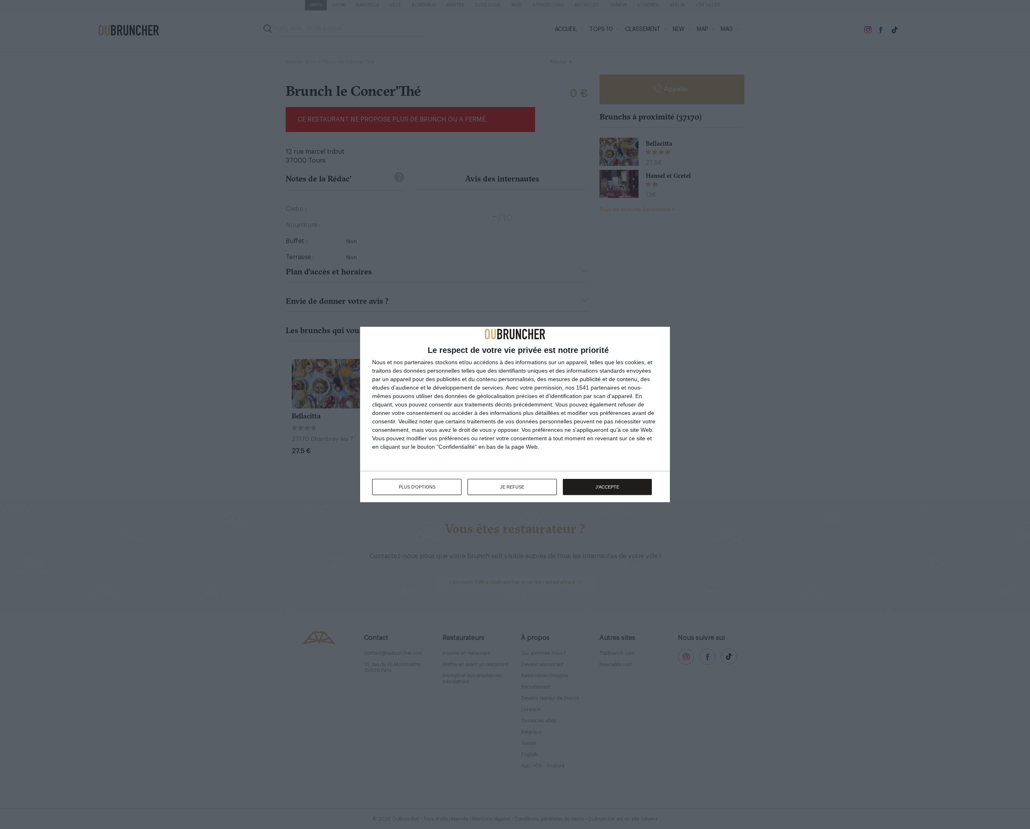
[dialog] (515, 414)
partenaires (418, 362)
